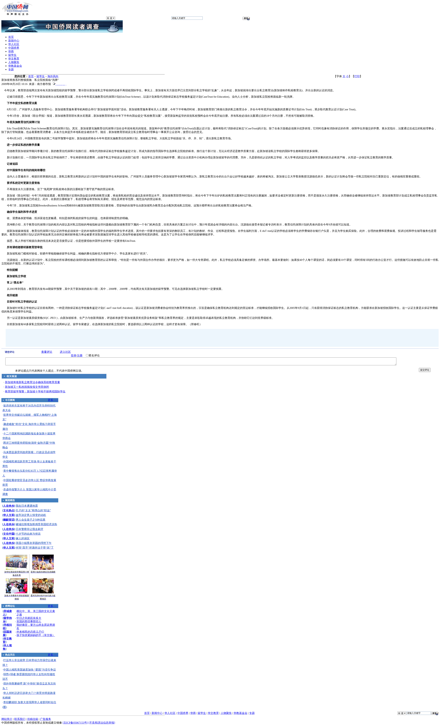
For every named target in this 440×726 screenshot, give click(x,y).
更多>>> (53, 399)
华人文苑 (8, 515)
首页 (11, 37)
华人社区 (13, 44)
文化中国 (8, 533)
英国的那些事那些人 (28, 621)
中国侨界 (13, 47)
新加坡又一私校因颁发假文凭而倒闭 (27, 386)
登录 (73, 355)
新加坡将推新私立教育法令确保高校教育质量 (32, 382)
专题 (11, 69)
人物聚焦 (13, 62)
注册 (79, 355)
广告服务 (45, 719)
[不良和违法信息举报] (102, 722)
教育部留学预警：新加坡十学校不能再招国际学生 (35, 391)
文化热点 (8, 510)
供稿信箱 (32, 719)
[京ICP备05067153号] (75, 722)
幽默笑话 (8, 519)
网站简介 (6, 719)
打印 (357, 76)
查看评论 (46, 351)
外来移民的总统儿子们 (30, 631)
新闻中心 (13, 40)
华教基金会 (15, 65)
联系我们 (19, 719)
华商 (11, 51)
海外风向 (52, 76)
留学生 (12, 55)
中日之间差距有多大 (28, 618)
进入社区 (65, 351)
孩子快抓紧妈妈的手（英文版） (35, 635)
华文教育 (13, 58)
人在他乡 (8, 505)
